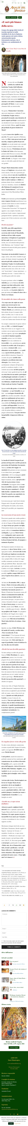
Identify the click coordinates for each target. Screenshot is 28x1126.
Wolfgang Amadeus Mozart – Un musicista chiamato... (17, 996)
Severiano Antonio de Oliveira (19, 964)
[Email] (20, 905)
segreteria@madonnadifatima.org (10, 1109)
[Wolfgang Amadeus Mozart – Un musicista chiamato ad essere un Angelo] (5, 996)
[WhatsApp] (16, 905)
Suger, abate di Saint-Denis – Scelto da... (18, 979)
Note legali (16, 1067)
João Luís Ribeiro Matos (17, 982)
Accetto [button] (11, 1123)
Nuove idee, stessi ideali (16, 987)
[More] (23, 905)
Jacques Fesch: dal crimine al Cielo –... (18, 970)
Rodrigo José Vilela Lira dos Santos (17, 1001)
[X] (12, 905)
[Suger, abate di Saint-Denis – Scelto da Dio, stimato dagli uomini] (5, 979)
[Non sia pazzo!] (5, 963)
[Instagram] (14, 1114)
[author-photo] (11, 964)
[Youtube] (17, 1114)
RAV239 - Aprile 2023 (12, 17)
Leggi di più (17, 1123)
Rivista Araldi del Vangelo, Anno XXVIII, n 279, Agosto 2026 (14, 1043)
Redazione (15, 990)
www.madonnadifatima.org (14, 1063)
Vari (20, 17)
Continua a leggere (14, 1047)
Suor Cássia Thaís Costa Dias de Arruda (16, 50)
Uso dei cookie (14, 1068)
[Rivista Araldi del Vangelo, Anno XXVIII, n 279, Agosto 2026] (14, 1023)
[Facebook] (9, 905)
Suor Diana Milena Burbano (18, 973)
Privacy (11, 1067)
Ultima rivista (6, 1004)
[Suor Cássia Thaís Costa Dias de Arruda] (4, 50)
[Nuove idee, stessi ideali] (5, 989)
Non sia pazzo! (14, 961)
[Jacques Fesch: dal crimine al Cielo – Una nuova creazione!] (5, 970)
